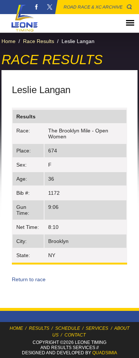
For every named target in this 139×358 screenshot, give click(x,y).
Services (97, 328)
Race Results (38, 41)
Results (39, 328)
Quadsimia (104, 352)
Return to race (29, 279)
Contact (75, 335)
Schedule (67, 328)
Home (8, 41)
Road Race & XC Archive (93, 7)
